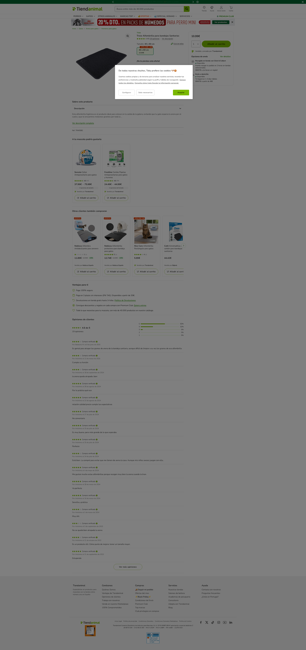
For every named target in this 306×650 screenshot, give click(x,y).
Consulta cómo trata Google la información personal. (157, 83)
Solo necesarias (145, 92)
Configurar (126, 92)
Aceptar (181, 92)
